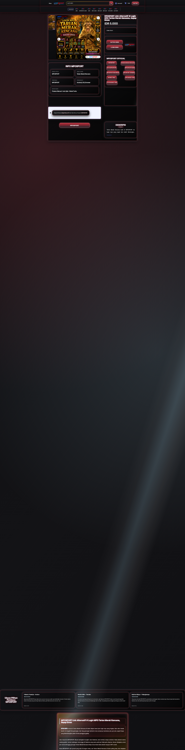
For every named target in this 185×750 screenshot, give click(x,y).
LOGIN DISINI (114, 47)
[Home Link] (59, 3)
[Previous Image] (58, 39)
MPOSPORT (74, 125)
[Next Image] (98, 39)
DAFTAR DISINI (114, 42)
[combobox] (88, 3)
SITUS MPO (64, 728)
